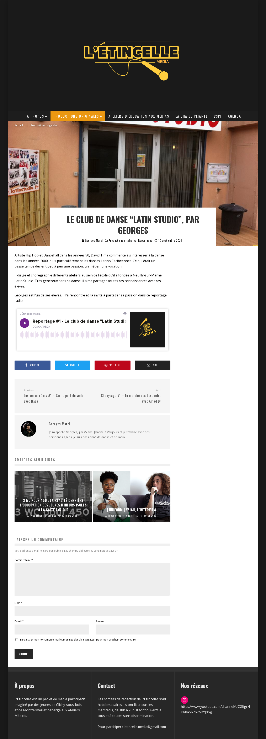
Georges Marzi (93, 240)
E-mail (19, 621)
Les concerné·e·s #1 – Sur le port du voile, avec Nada (54, 396)
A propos (35, 116)
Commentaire (24, 560)
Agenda (234, 116)
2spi (218, 116)
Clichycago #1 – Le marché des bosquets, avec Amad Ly (131, 396)
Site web (100, 621)
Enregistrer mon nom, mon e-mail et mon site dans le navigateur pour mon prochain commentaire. (78, 639)
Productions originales (76, 116)
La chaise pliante (191, 116)
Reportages (145, 240)
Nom (18, 603)
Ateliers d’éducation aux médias (138, 116)
